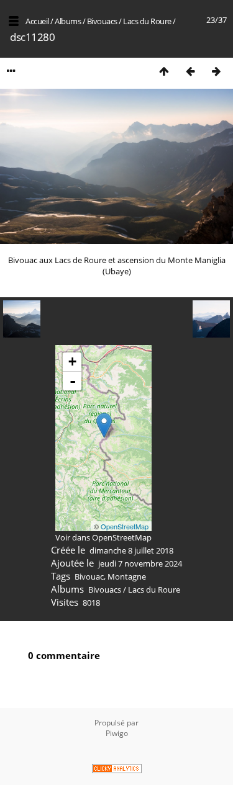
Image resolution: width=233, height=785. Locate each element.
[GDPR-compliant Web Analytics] (116, 770)
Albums (68, 21)
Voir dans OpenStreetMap (103, 537)
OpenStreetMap (124, 526)
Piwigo (117, 733)
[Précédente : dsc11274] (190, 71)
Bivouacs (102, 21)
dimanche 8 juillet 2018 (131, 550)
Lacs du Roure (147, 21)
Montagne (126, 576)
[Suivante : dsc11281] (216, 71)
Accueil (37, 21)
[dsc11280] (104, 425)
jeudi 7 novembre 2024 (140, 563)
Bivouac (89, 576)
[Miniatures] (164, 71)
